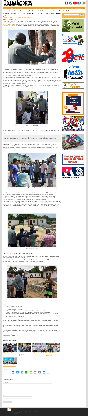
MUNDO (17, 8)
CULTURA (44, 8)
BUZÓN (23, 8)
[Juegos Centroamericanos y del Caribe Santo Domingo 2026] (73, 45)
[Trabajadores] (9, 409)
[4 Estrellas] (6, 19)
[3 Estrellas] (5, 19)
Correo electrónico (7, 400)
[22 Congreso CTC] (73, 62)
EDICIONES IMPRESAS (67, 8)
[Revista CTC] (73, 150)
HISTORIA (57, 8)
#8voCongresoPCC (9, 10)
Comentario (6, 382)
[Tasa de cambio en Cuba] (73, 164)
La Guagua (20, 10)
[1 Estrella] (3, 19)
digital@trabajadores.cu (30, 413)
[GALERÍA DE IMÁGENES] (73, 130)
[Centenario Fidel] (73, 31)
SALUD (50, 8)
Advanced (65, 16)
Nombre (5, 395)
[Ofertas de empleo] (73, 103)
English (55, 10)
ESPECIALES (78, 8)
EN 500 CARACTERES (37, 10)
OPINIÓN (29, 8)
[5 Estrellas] (8, 19)
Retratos (48, 10)
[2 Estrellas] (4, 19)
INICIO (6, 8)
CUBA (11, 8)
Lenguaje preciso (64, 10)
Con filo (27, 10)
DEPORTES (37, 8)
